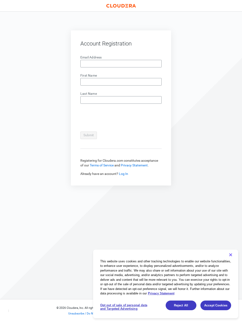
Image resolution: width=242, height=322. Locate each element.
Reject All (181, 305)
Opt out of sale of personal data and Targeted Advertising (123, 307)
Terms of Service (102, 165)
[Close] (230, 255)
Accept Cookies (215, 305)
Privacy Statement (134, 165)
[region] (165, 284)
